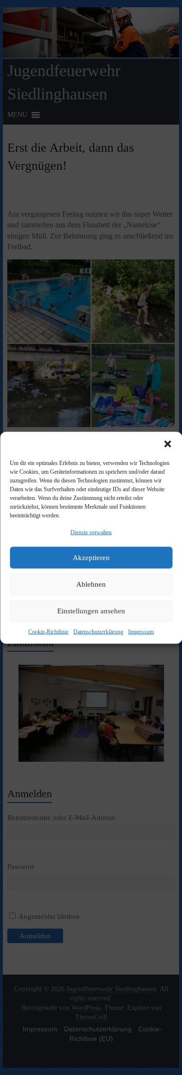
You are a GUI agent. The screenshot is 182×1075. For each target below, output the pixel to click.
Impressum (141, 631)
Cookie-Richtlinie (48, 631)
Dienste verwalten (91, 532)
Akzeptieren (91, 558)
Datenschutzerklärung (98, 631)
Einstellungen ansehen (91, 611)
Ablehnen (91, 584)
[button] (167, 444)
